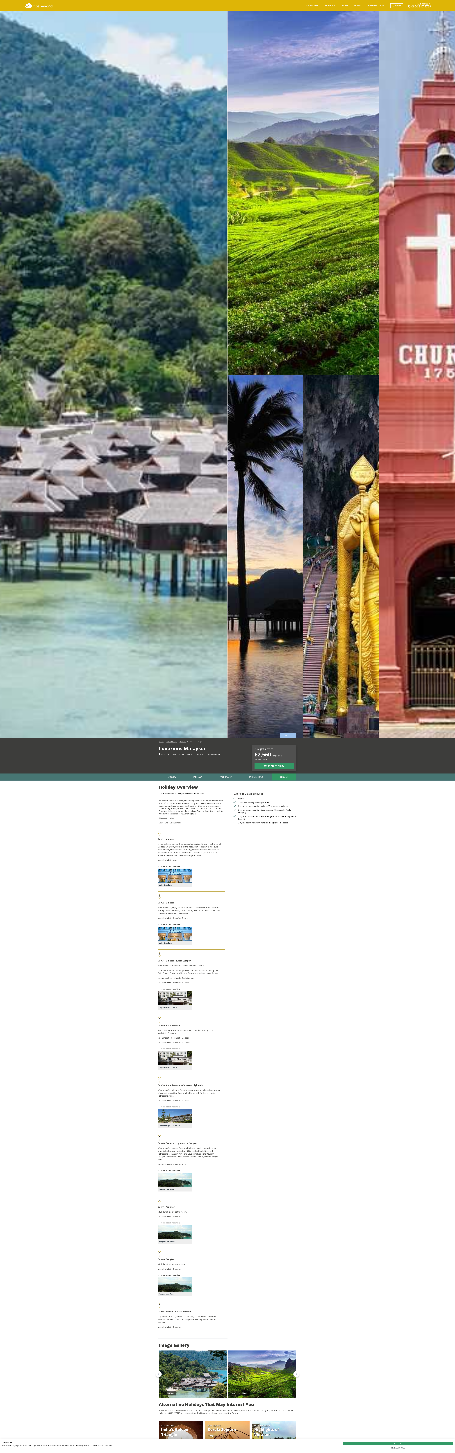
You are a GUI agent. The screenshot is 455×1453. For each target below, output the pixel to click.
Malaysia (183, 741)
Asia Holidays (171, 741)
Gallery (288, 735)
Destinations (330, 5)
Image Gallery (225, 777)
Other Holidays (256, 777)
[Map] (262, 854)
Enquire (284, 777)
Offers (345, 5)
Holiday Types (312, 5)
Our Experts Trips (376, 5)
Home (161, 741)
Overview (171, 777)
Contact (358, 5)
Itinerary (197, 777)
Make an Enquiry (274, 766)
